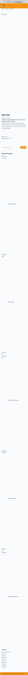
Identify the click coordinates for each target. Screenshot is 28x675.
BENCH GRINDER (12, 498)
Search (23, 147)
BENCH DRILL (11, 302)
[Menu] (25, 5)
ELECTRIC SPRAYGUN (13, 596)
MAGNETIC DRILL (12, 204)
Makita (9, 138)
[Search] (23, 5)
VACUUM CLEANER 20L (13, 400)
